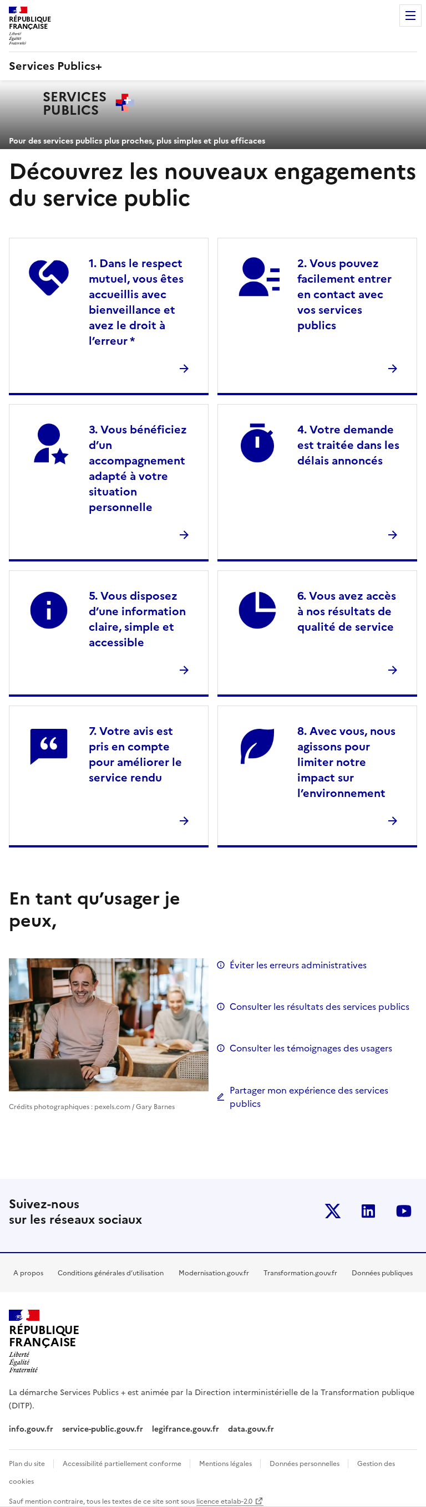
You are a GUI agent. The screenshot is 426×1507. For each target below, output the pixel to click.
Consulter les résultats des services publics (319, 1006)
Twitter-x (333, 1211)
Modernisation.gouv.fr (214, 1273)
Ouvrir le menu (410, 15)
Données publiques (382, 1273)
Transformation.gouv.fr (300, 1273)
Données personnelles (305, 1464)
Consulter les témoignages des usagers (311, 1048)
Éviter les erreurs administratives (298, 965)
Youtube (403, 1211)
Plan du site (28, 1464)
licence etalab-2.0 (224, 1501)
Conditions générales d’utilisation (111, 1273)
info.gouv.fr (31, 1429)
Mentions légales (226, 1464)
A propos (28, 1273)
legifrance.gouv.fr (185, 1429)
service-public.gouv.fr (102, 1429)
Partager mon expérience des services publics (309, 1097)
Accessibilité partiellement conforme (123, 1464)
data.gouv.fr (252, 1429)
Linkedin (368, 1211)
